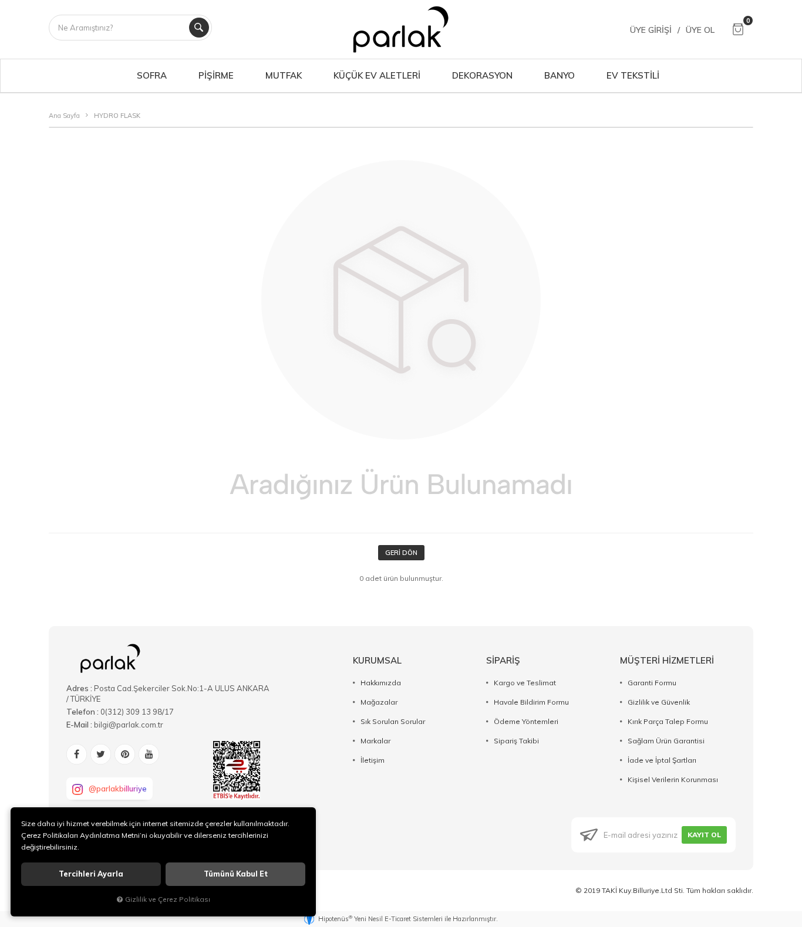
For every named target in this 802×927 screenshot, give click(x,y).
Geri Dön (401, 553)
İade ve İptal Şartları (662, 760)
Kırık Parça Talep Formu (668, 721)
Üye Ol (700, 30)
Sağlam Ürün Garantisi (666, 740)
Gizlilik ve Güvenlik (659, 702)
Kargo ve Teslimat (525, 682)
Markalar (375, 740)
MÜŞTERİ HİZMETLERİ (667, 660)
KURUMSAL (377, 660)
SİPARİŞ (503, 660)
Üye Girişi (651, 30)
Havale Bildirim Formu (531, 702)
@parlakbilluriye (118, 788)
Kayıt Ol (704, 834)
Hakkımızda (380, 682)
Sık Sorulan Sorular (392, 721)
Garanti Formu (652, 682)
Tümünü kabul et (236, 874)
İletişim (372, 760)
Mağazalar (378, 702)
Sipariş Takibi (516, 740)
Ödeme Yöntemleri (526, 721)
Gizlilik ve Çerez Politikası (167, 899)
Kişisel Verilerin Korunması (673, 779)
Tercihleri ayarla (91, 874)
